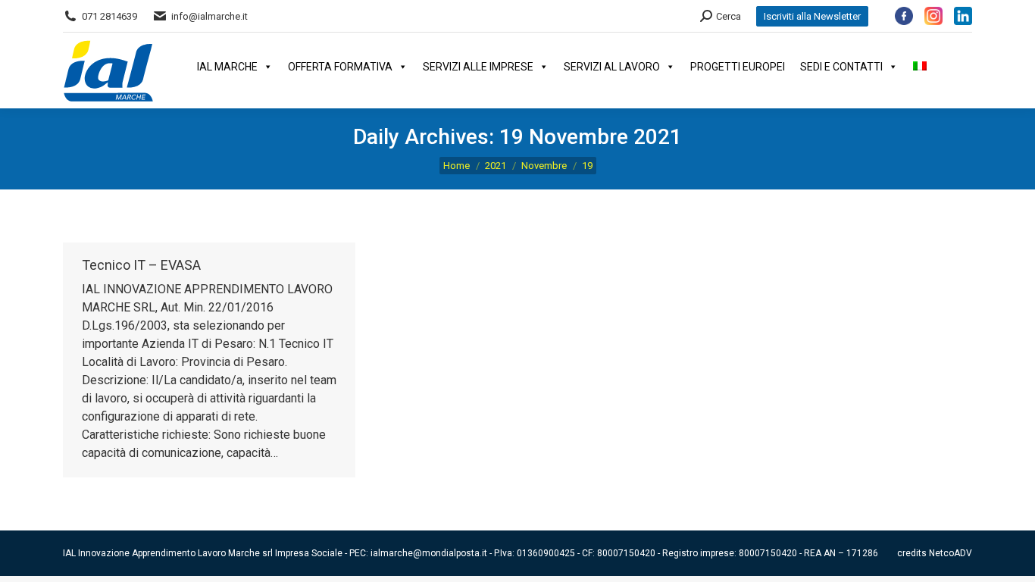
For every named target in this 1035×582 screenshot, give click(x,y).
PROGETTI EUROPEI (737, 67)
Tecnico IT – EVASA (141, 265)
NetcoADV (950, 553)
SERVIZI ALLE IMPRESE (478, 67)
